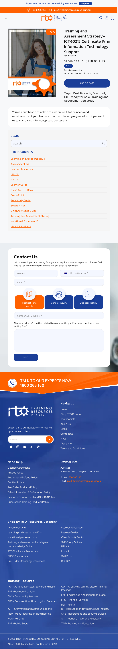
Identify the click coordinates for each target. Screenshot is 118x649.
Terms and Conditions (73, 448)
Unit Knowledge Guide (24, 210)
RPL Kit (15, 179)
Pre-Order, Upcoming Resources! (26, 561)
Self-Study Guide (21, 200)
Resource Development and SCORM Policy (31, 497)
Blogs (64, 428)
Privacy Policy (15, 472)
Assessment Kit (20, 164)
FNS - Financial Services (74, 599)
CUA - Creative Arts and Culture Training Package (83, 588)
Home (64, 409)
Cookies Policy (16, 482)
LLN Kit (15, 174)
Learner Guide (19, 184)
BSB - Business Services (21, 591)
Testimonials (68, 419)
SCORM (65, 561)
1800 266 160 (39, 9)
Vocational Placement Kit (25, 221)
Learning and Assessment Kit (28, 158)
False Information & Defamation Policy (29, 492)
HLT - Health (68, 604)
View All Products (21, 226)
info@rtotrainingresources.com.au (72, 9)
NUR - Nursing (16, 618)
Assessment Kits (17, 527)
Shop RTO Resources (72, 414)
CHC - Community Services (23, 596)
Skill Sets (66, 556)
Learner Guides (69, 532)
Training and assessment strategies (28, 542)
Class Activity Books (72, 537)
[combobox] (59, 143)
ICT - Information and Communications (30, 608)
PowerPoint (17, 195)
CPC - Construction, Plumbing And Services (32, 601)
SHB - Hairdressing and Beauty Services (83, 613)
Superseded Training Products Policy (28, 502)
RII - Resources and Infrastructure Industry (85, 608)
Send (25, 357)
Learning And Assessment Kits (25, 532)
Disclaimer (67, 443)
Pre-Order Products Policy (22, 487)
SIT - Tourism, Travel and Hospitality (81, 618)
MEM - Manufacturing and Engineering (29, 613)
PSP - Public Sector (18, 623)
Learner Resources (22, 169)
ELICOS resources (18, 556)
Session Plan (18, 205)
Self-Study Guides (71, 542)
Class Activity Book (22, 190)
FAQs (63, 438)
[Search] (103, 143)
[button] (6, 17)
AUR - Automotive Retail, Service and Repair (32, 586)
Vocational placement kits (22, 537)
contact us (60, 120)
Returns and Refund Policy (22, 477)
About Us (66, 424)
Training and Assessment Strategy (31, 216)
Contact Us (67, 433)
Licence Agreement (19, 467)
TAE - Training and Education (77, 623)
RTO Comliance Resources (23, 551)
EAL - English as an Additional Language (83, 595)
